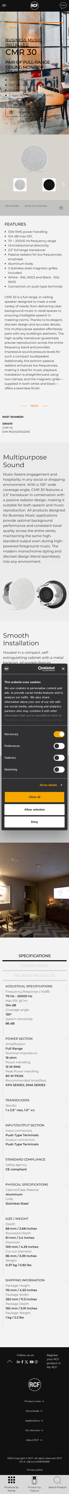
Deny (34, 821)
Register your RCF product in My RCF (54, 1361)
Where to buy (31, 112)
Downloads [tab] (34, 965)
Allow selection (34, 809)
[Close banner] (63, 669)
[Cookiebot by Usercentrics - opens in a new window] (40, 668)
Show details (48, 785)
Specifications (36, 206)
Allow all (34, 797)
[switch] (59, 746)
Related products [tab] (34, 975)
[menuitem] (34, 1470)
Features (12, 206)
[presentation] (5, 184)
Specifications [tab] (35, 956)
